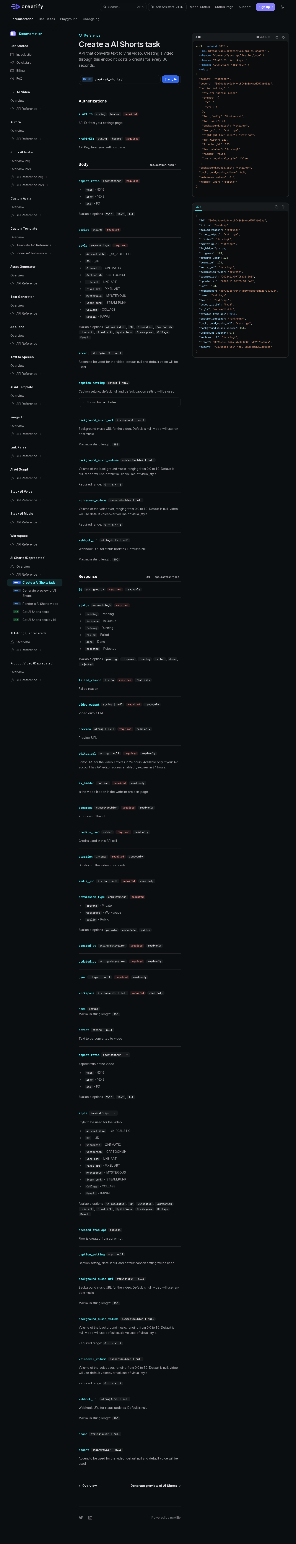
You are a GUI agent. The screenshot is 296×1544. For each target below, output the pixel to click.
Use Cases (47, 19)
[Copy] (156, 79)
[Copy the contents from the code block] (276, 37)
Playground (69, 19)
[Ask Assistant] (283, 37)
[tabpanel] (240, 284)
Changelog (91, 19)
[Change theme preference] (282, 6)
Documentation (22, 19)
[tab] (198, 206)
